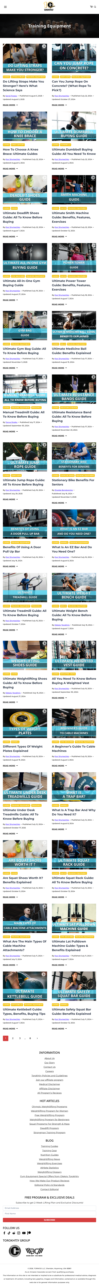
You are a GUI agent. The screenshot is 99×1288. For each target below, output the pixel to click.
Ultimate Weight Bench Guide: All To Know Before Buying (71, 615)
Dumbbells (65, 145)
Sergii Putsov (11, 96)
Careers (49, 1071)
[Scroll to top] (93, 1278)
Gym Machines (17, 276)
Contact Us (50, 1067)
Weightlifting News (49, 1159)
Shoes (14, 208)
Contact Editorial (49, 1189)
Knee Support (17, 145)
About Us (50, 1058)
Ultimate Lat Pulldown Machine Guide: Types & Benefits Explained (70, 946)
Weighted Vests (67, 674)
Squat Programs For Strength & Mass (49, 1123)
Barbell (64, 542)
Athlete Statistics (49, 1167)
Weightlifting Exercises (49, 1163)
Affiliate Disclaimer (49, 1088)
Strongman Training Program (49, 1132)
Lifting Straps (18, 77)
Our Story (49, 1062)
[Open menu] (5, 7)
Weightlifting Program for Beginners (49, 1119)
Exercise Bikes (67, 475)
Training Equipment (36, 77)
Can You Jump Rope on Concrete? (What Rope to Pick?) (71, 86)
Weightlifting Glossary (50, 1172)
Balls (63, 344)
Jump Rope (65, 77)
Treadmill (36, 407)
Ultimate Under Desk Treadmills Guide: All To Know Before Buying (20, 814)
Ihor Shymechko (62, 96)
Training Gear (49, 1150)
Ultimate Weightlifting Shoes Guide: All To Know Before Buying (25, 683)
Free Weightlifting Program (49, 1115)
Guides (6, 77)
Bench (63, 606)
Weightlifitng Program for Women (49, 1111)
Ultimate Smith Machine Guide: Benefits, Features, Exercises (71, 217)
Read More (10, 105)
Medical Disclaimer (49, 1084)
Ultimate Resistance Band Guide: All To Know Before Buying (71, 417)
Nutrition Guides (50, 1154)
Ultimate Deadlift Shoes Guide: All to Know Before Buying (22, 217)
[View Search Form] (95, 7)
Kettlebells (17, 1005)
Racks (63, 208)
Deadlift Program (49, 1128)
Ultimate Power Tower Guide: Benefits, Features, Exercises (71, 285)
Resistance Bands (68, 407)
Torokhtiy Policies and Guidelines (49, 1075)
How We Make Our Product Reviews (49, 1180)
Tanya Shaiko (11, 422)
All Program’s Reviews (49, 1093)
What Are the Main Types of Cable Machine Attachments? (24, 946)
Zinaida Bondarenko (64, 490)
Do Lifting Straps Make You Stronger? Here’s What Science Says (23, 86)
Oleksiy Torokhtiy (62, 625)
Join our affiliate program (49, 1080)
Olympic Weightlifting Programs (49, 1106)
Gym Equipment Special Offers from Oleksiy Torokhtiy (49, 1176)
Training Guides (49, 1146)
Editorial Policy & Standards (49, 1185)
